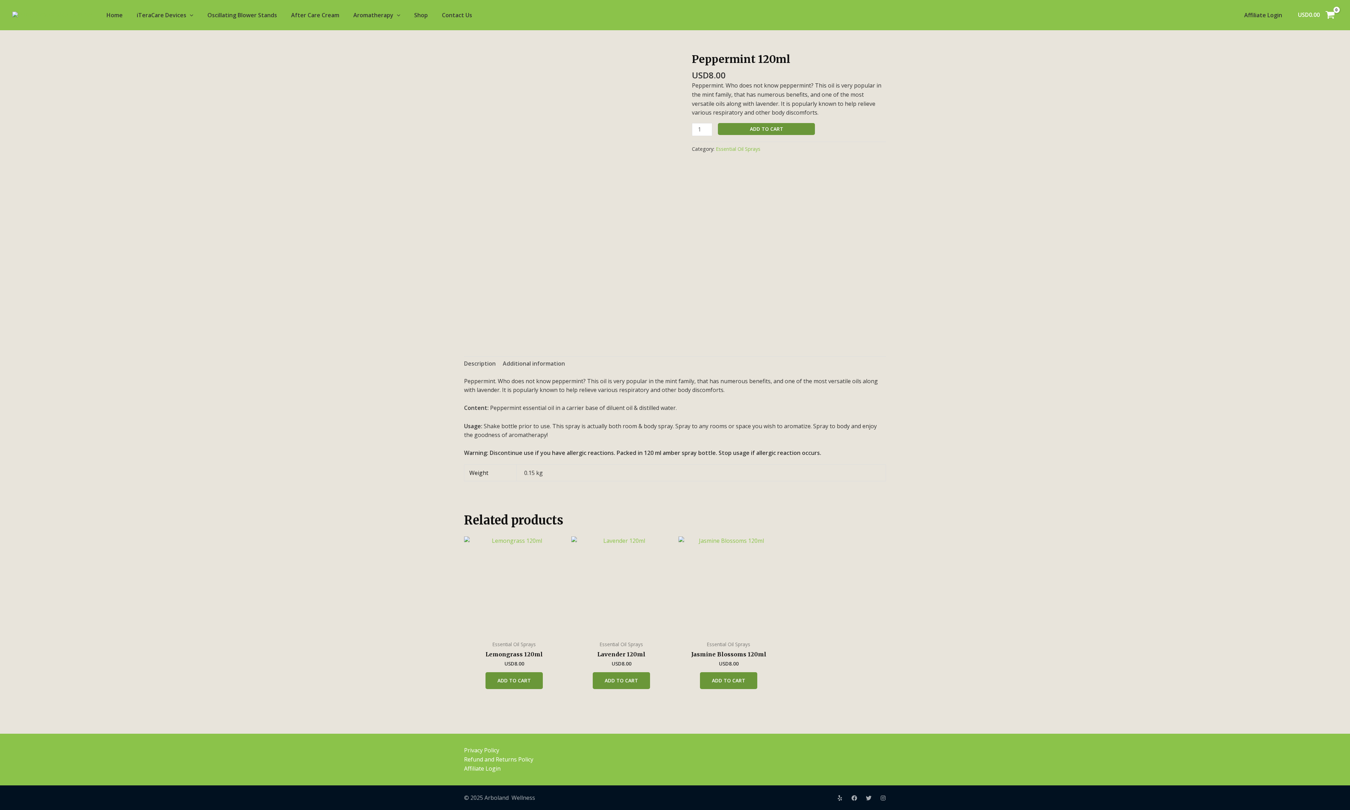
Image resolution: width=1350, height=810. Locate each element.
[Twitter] (869, 798)
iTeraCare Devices (161, 15)
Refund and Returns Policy (498, 759)
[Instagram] (883, 798)
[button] (189, 15)
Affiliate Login (1263, 15)
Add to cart (766, 129)
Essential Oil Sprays (738, 149)
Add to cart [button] (514, 680)
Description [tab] (480, 363)
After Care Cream (315, 15)
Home (115, 15)
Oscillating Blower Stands (242, 15)
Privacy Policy (481, 750)
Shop (421, 15)
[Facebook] (854, 798)
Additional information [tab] (534, 363)
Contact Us (457, 15)
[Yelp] (840, 798)
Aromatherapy (373, 15)
